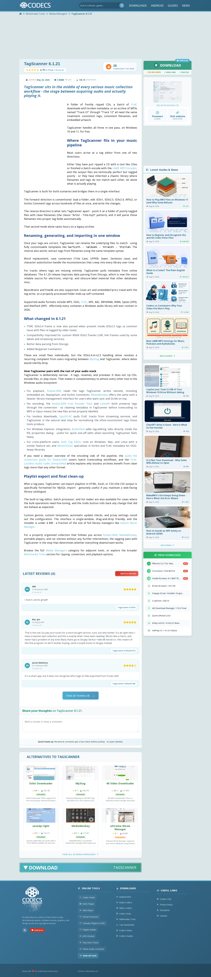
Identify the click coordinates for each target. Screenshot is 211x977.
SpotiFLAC (65, 416)
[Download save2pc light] (41, 815)
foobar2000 (54, 391)
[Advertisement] (105, 37)
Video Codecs (125, 908)
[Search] (121, 5)
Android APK (125, 897)
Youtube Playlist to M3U (94, 923)
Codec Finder (89, 897)
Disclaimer (165, 910)
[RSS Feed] (24, 930)
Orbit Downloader (41, 783)
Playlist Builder (89, 929)
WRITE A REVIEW (128, 573)
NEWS (186, 5)
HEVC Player (88, 904)
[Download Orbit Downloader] (41, 773)
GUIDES (173, 5)
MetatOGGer (65, 445)
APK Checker (89, 936)
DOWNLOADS (138, 5)
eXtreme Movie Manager (120, 827)
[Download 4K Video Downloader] (120, 773)
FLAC (134, 104)
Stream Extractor (90, 916)
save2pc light (40, 826)
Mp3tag (94, 359)
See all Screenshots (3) (167, 105)
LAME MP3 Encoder (124, 168)
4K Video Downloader (120, 783)
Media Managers (56, 550)
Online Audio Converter (93, 949)
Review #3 (38, 668)
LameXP (105, 403)
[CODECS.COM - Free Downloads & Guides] (32, 900)
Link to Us (38, 930)
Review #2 (38, 625)
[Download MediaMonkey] (80, 815)
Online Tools (91, 888)
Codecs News (125, 930)
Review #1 (38, 592)
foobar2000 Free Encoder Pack (72, 403)
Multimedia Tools (35, 554)
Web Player (88, 910)
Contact (163, 915)
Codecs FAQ (165, 899)
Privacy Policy (166, 904)
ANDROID (157, 5)
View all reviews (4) (77, 695)
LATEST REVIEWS (36, 573)
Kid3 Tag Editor (71, 442)
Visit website (177, 116)
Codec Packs (125, 913)
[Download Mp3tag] (80, 773)
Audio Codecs (125, 902)
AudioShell (78, 429)
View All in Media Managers (78, 854)
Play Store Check (90, 942)
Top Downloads (126, 924)
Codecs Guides (126, 936)
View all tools (90, 955)
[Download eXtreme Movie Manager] (120, 815)
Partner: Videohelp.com (88, 971)
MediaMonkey (99, 394)
